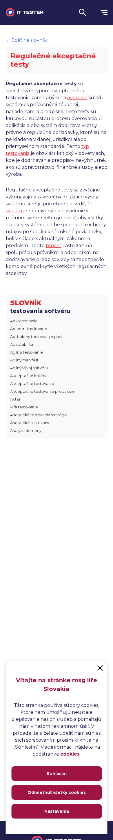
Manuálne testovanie (35, 29)
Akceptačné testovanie (32, 383)
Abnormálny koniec (28, 328)
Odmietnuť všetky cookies (57, 792)
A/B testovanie (24, 320)
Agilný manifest (24, 360)
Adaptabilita (21, 344)
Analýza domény (25, 430)
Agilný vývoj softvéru (29, 367)
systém (14, 210)
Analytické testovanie (30, 422)
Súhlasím (57, 773)
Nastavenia (56, 811)
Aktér (15, 399)
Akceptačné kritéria (29, 375)
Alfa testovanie (24, 407)
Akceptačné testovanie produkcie (42, 391)
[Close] (100, 667)
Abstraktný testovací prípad (36, 336)
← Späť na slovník (26, 40)
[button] (82, 12)
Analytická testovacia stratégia (39, 414)
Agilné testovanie (26, 352)
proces (53, 245)
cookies (70, 754)
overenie (77, 97)
